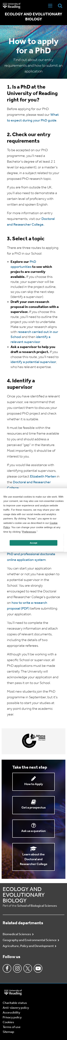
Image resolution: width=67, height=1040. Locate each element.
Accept (33, 543)
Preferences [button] (29, 531)
